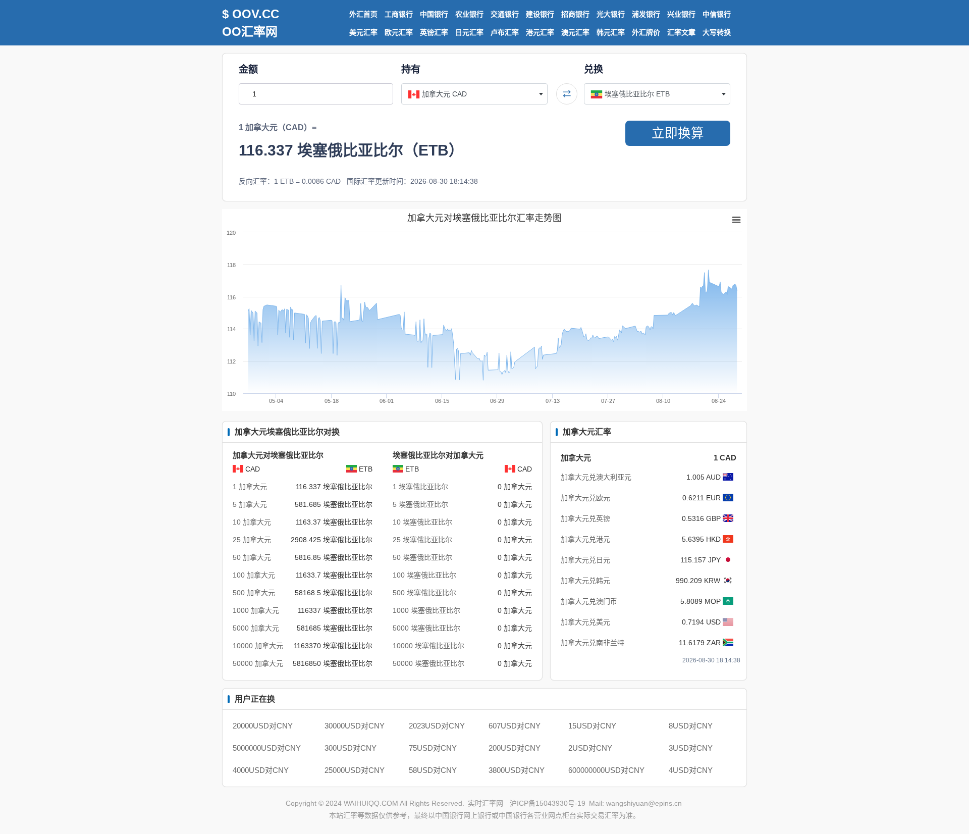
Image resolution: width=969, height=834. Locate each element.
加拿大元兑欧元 (585, 498)
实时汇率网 (485, 803)
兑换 (593, 69)
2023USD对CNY (437, 725)
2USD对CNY (590, 748)
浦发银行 (646, 14)
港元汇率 (540, 32)
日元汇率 (469, 32)
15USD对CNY (592, 725)
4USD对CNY (691, 770)
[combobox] (474, 94)
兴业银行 (681, 14)
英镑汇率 (434, 32)
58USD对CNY (433, 770)
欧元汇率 (399, 32)
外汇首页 (363, 14)
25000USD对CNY (355, 770)
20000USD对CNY (263, 725)
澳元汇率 (575, 32)
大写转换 (717, 32)
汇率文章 (681, 32)
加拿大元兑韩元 (585, 581)
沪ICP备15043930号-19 (547, 803)
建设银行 (540, 14)
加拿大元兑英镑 (585, 518)
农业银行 (469, 14)
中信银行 (717, 14)
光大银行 (611, 14)
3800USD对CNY (517, 770)
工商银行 (399, 14)
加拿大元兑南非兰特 (592, 643)
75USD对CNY (433, 748)
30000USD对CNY (355, 725)
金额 (248, 69)
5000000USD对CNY (267, 748)
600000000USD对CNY (606, 770)
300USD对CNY (350, 748)
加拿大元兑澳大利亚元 (596, 477)
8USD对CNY (691, 725)
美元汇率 (363, 32)
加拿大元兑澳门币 (589, 601)
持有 (410, 69)
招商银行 (575, 14)
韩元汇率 (611, 32)
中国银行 (434, 14)
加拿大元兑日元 (585, 560)
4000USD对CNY (261, 770)
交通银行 (505, 14)
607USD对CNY (515, 725)
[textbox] (474, 94)
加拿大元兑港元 (585, 539)
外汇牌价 (646, 32)
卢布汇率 (505, 32)
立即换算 (678, 133)
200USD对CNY (515, 748)
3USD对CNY (691, 748)
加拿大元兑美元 (585, 622)
